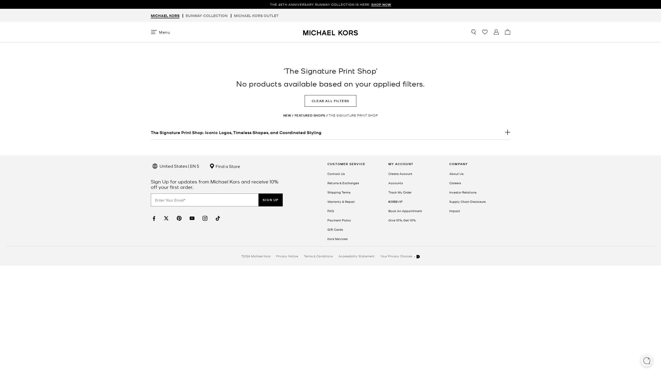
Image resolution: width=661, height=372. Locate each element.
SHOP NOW (381, 4)
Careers (455, 183)
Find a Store (227, 166)
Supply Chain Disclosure (467, 201)
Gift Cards (335, 229)
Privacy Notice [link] (287, 256)
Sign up (271, 200)
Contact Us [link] (336, 174)
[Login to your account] (496, 32)
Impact (454, 211)
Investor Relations (462, 192)
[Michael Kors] (330, 32)
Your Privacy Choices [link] (396, 256)
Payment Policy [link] (339, 220)
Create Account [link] (400, 174)
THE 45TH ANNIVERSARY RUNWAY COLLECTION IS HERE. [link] (330, 4)
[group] (330, 4)
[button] (647, 361)
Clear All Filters (330, 101)
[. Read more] (330, 132)
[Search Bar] (473, 32)
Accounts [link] (395, 183)
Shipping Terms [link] (338, 192)
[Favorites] (484, 32)
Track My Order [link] (400, 192)
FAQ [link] (330, 211)
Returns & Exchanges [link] (343, 183)
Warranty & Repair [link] (341, 201)
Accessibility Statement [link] (357, 256)
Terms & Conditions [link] (318, 256)
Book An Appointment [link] (405, 211)
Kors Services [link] (337, 239)
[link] (153, 218)
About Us (456, 174)
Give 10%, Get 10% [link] (402, 220)
